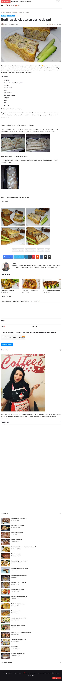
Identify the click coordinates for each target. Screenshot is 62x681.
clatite (41, 250)
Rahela (5, 24)
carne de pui (31, 250)
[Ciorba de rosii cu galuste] (5, 592)
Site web (34, 326)
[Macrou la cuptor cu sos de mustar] (52, 284)
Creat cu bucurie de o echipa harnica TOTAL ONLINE (39, 673)
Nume (3, 320)
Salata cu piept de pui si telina (18, 618)
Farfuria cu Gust (44, 414)
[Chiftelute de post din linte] (5, 627)
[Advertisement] (31, 468)
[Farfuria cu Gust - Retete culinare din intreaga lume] (13, 5)
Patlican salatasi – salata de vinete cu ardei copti (23, 546)
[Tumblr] (30, 257)
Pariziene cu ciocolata (16, 539)
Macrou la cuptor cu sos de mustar (51, 290)
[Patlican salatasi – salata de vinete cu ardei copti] (5, 549)
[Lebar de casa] (5, 649)
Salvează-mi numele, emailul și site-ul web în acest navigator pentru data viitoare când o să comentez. (29, 332)
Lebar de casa (14, 646)
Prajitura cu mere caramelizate (19, 575)
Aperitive (8, 12)
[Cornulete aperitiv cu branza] (5, 585)
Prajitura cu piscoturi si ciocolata (19, 568)
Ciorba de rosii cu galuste (17, 589)
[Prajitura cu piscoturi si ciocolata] (5, 570)
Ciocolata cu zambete (55, 414)
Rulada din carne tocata (17, 532)
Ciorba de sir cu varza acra (18, 603)
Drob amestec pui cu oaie (7, 290)
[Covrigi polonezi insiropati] (5, 528)
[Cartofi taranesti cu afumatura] (5, 599)
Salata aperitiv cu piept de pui (18, 639)
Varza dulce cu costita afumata (30, 290)
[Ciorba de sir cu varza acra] (5, 606)
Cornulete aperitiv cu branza (18, 582)
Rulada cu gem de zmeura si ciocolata (21, 632)
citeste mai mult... (5, 418)
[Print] (49, 257)
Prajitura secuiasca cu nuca (18, 653)
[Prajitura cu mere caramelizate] (5, 578)
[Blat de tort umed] (5, 556)
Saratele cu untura (16, 611)
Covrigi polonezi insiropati (17, 525)
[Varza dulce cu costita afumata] (31, 284)
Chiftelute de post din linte (18, 625)
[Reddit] (37, 257)
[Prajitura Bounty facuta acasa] (5, 521)
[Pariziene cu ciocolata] (5, 542)
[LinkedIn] (26, 257)
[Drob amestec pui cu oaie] (10, 284)
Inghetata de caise (16, 1)
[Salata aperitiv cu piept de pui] (5, 642)
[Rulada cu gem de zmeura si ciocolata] (5, 635)
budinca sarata (18, 250)
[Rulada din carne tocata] (5, 535)
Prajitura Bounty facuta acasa (18, 518)
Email (3, 326)
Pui (13, 15)
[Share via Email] (45, 257)
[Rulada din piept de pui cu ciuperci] (5, 563)
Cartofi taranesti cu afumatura (19, 596)
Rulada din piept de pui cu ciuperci (19, 561)
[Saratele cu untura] (5, 613)
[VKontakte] (41, 257)
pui (48, 250)
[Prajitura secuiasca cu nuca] (5, 656)
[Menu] (2, 6)
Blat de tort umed (15, 554)
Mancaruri (9, 15)
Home (3, 12)
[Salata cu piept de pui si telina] (5, 620)
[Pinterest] (33, 257)
